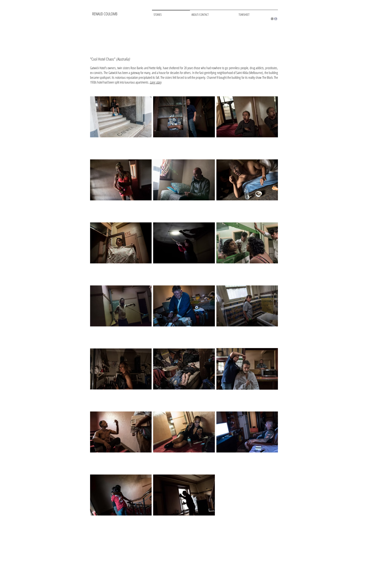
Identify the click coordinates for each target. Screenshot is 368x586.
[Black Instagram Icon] (272, 18)
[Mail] (275, 18)
